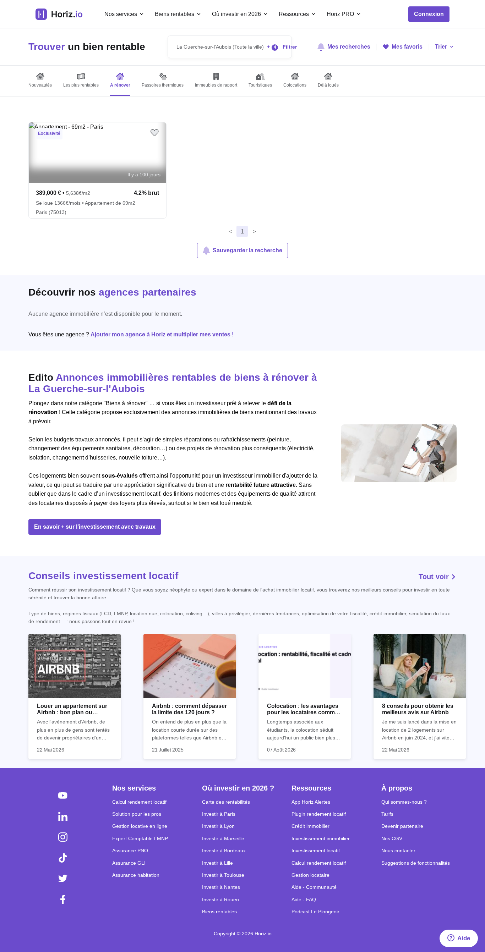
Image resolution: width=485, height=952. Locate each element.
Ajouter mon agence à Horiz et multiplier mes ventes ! (162, 334)
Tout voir (435, 576)
